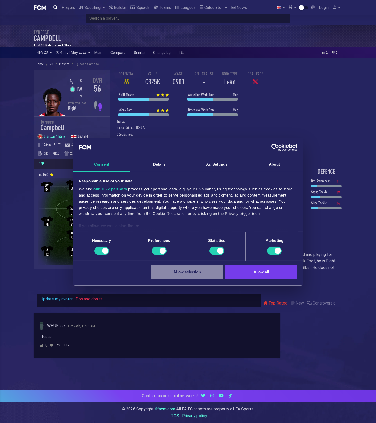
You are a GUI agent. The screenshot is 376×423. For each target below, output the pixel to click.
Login (324, 7)
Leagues (187, 7)
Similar (139, 53)
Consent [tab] (101, 164)
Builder (119, 7)
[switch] (159, 251)
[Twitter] (203, 395)
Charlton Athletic (55, 136)
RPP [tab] (41, 163)
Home (40, 64)
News (241, 7)
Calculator (213, 7)
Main (98, 53)
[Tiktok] (230, 395)
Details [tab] (159, 164)
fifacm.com (165, 409)
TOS (175, 415)
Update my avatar (57, 299)
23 (51, 64)
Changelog (162, 53)
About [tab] (274, 164)
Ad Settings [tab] (216, 164)
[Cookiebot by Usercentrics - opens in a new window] (275, 147)
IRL (181, 53)
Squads (142, 7)
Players (68, 7)
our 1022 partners (110, 189)
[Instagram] (212, 395)
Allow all (261, 272)
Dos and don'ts (89, 299)
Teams (164, 7)
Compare (118, 53)
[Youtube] (221, 395)
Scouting (92, 7)
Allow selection (187, 272)
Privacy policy (194, 415)
